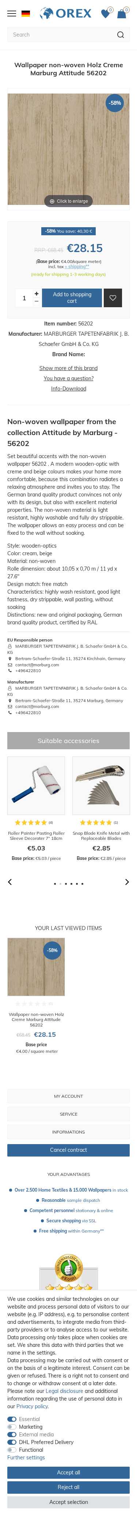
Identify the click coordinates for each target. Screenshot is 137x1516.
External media (36, 1434)
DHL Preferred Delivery (46, 1442)
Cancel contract (68, 1150)
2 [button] (60, 884)
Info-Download (68, 388)
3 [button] (66, 884)
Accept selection (68, 1502)
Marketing (30, 1427)
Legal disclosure (64, 1391)
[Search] (121, 34)
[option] (36, 809)
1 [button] (55, 884)
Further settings (26, 1457)
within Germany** (71, 1231)
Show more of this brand (68, 368)
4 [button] (71, 884)
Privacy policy (31, 1406)
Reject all (68, 1487)
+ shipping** (77, 266)
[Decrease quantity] (36, 301)
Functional (31, 1450)
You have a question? (69, 378)
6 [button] (82, 884)
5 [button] (77, 884)
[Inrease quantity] (36, 294)
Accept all (68, 1472)
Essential (29, 1419)
